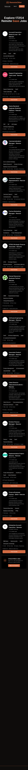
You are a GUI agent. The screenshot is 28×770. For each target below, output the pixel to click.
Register (22, 6)
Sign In (15, 6)
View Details (14, 66)
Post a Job (7, 6)
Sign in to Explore (14, 565)
